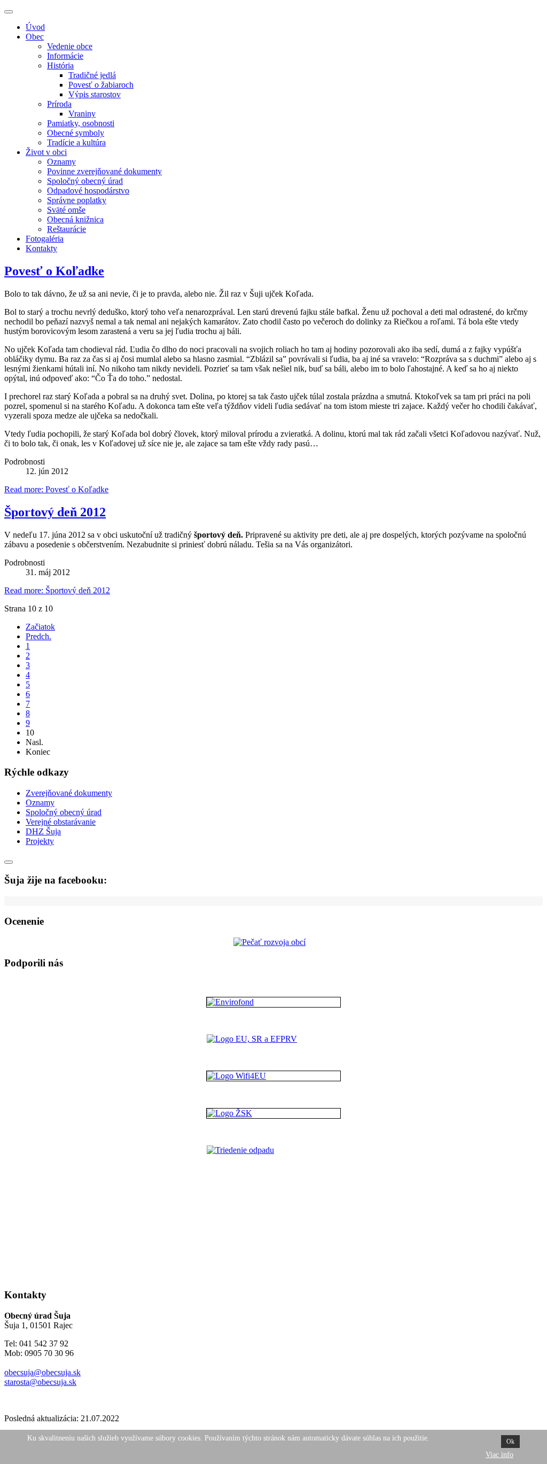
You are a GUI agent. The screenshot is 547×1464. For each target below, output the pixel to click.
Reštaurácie (66, 229)
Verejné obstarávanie (61, 821)
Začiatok (40, 626)
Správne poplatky (76, 200)
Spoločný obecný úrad (85, 180)
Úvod (35, 27)
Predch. (38, 636)
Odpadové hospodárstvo (88, 190)
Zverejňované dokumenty (69, 792)
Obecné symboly (75, 132)
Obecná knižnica (75, 219)
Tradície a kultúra (76, 142)
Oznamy (61, 161)
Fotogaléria (45, 238)
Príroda (59, 104)
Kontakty (41, 248)
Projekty (40, 841)
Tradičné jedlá (92, 75)
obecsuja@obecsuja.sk (42, 1372)
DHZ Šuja (43, 831)
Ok (510, 1441)
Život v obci (46, 152)
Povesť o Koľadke (54, 271)
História (60, 65)
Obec (35, 36)
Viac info (499, 1455)
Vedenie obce (69, 46)
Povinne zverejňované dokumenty (104, 171)
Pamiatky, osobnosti (80, 123)
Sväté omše (66, 209)
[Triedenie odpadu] (273, 1212)
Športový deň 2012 (55, 512)
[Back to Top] (8, 862)
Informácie (65, 55)
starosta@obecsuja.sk (40, 1381)
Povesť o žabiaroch (101, 84)
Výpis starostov (94, 94)
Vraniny (82, 113)
